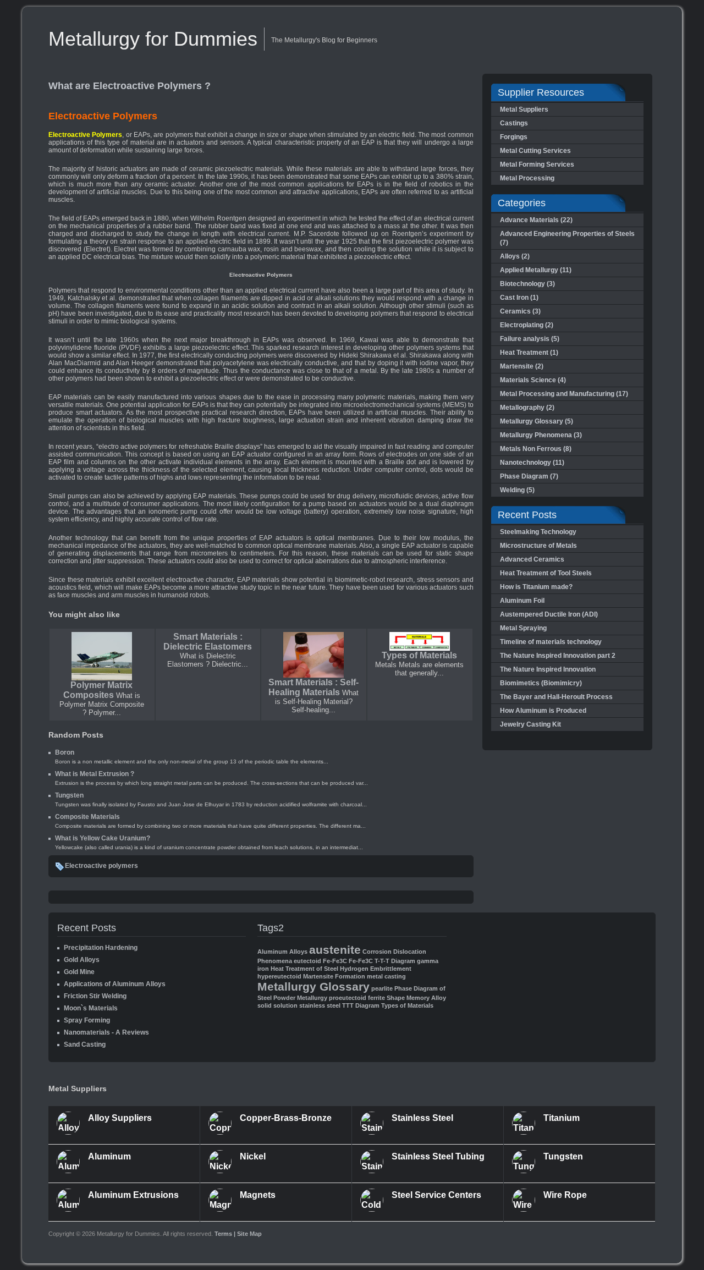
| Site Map (248, 1233)
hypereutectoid (279, 976)
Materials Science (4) (533, 380)
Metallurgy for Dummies (152, 39)
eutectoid (307, 961)
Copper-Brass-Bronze (286, 1118)
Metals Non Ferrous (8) (535, 449)
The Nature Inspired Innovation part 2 (557, 655)
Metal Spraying (523, 628)
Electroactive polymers (101, 866)
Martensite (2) (521, 366)
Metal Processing (527, 178)
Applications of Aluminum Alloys (115, 984)
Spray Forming (87, 1020)
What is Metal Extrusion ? (94, 774)
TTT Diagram (361, 1005)
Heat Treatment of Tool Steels (546, 573)
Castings (514, 123)
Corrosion (377, 951)
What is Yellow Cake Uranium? (102, 838)
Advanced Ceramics (532, 559)
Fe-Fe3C (335, 961)
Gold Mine (79, 972)
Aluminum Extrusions (133, 1195)
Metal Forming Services (537, 164)
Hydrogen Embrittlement (375, 968)
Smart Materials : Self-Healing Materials (313, 687)
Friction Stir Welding (95, 996)
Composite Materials (87, 817)
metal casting (386, 976)
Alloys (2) (515, 256)
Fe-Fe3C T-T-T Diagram (382, 961)
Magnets (258, 1195)
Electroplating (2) (526, 325)
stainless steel (319, 1005)
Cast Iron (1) (519, 297)
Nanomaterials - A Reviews (106, 1032)
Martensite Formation (334, 976)
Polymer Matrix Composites (98, 690)
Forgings (513, 137)
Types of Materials (419, 655)
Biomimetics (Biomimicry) (541, 683)
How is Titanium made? (536, 587)
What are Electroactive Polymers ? (129, 85)
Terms (224, 1233)
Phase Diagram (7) (529, 476)
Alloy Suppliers (120, 1118)
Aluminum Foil (522, 600)
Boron (64, 752)
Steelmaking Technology (538, 532)
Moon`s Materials (91, 1008)
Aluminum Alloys (282, 951)
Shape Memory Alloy (416, 997)
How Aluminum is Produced (543, 710)
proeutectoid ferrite (357, 997)
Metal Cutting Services (535, 151)
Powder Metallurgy (300, 997)
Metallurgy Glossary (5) (536, 421)
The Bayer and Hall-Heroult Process (556, 697)
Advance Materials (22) (536, 220)
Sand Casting (85, 1044)
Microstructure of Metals (538, 545)
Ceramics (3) (520, 311)
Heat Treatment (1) (529, 352)
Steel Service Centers (436, 1195)
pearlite (382, 988)
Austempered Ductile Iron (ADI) (549, 614)
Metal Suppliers (524, 109)
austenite (335, 949)
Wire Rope (565, 1195)
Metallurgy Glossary (313, 986)
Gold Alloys (82, 960)
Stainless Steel (422, 1118)
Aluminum (109, 1156)
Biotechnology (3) (527, 284)
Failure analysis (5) (529, 339)
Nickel (253, 1156)
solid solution (277, 1005)
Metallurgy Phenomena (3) (541, 435)
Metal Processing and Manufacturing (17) (564, 394)
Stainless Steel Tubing (438, 1156)
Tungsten (69, 795)
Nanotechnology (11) (532, 462)
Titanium (561, 1118)
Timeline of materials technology (551, 642)
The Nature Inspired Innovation (548, 669)
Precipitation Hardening (101, 948)
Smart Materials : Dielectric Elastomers (207, 641)
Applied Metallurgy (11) (535, 270)
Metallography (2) (527, 407)
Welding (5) (517, 490)
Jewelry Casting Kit (530, 724)
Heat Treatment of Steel (304, 968)
